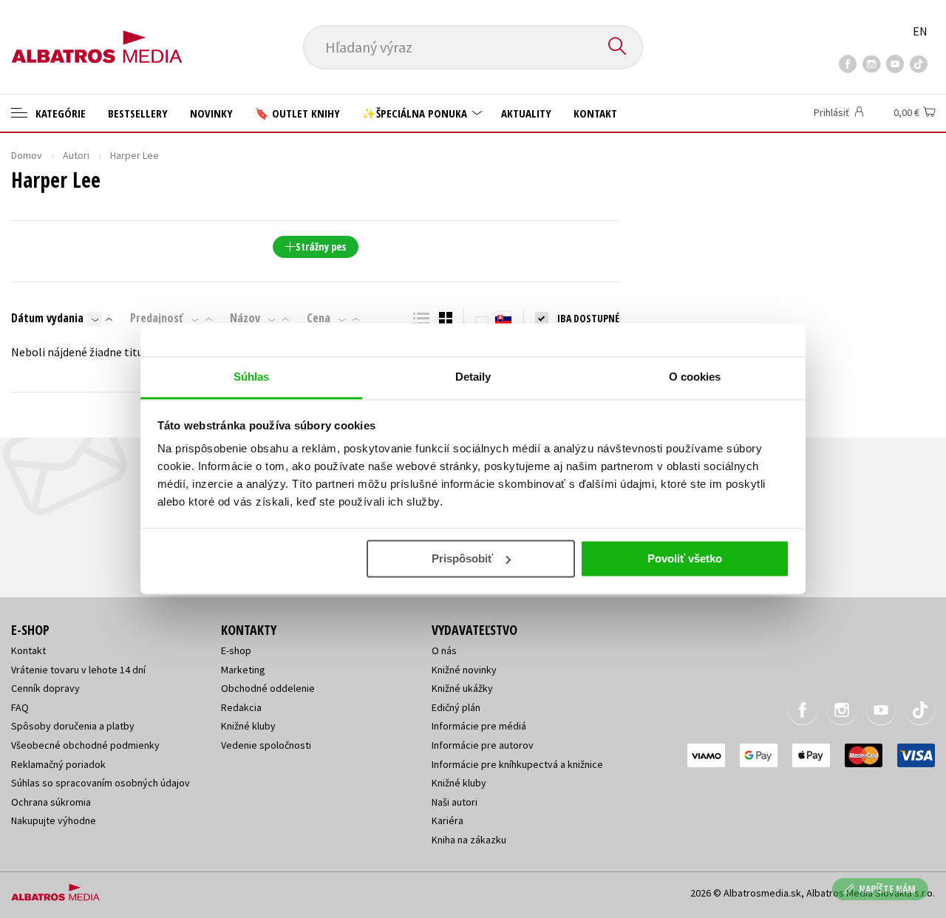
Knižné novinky (464, 669)
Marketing (243, 669)
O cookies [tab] (695, 376)
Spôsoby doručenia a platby (73, 725)
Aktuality (526, 113)
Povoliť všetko (684, 558)
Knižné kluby (248, 725)
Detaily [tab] (473, 376)
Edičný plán (456, 707)
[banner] (97, 34)
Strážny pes (321, 246)
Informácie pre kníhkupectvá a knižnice (517, 764)
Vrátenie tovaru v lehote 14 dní (78, 669)
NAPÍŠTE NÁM (887, 889)
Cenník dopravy (45, 688)
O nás (444, 650)
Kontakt (595, 113)
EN (920, 31)
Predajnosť (156, 318)
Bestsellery (138, 113)
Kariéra (447, 820)
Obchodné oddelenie (268, 688)
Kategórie (59, 113)
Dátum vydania (47, 318)
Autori (76, 155)
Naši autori (454, 802)
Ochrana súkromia (51, 802)
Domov (26, 155)
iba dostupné (588, 318)
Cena (318, 318)
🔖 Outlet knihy (297, 113)
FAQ (20, 707)
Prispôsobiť (462, 558)
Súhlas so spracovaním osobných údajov (100, 782)
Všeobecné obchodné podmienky (85, 745)
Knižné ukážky (462, 688)
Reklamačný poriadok (58, 764)
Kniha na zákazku (469, 839)
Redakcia (241, 707)
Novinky (211, 113)
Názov (245, 318)
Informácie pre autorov (483, 745)
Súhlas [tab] (252, 376)
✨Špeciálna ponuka (416, 113)
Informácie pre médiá (479, 725)
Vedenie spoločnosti (266, 745)
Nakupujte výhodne (53, 820)
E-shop (236, 650)
